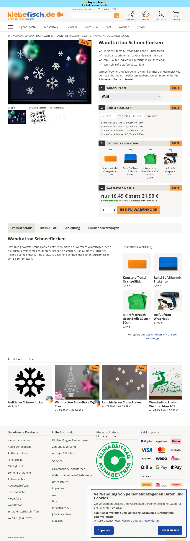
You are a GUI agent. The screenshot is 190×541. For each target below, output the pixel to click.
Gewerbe (72, 27)
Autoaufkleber (16, 479)
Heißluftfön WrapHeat (162, 317)
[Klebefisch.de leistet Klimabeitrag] (117, 460)
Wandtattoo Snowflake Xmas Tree (76, 404)
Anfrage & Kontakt (63, 453)
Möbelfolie (14, 498)
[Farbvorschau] (59, 117)
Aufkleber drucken (19, 446)
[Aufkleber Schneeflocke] (30, 382)
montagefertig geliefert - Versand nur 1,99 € (95, 9)
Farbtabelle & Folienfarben (68, 469)
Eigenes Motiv (27, 27)
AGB (54, 495)
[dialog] (138, 513)
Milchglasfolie (16, 466)
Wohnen (124, 27)
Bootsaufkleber (17, 492)
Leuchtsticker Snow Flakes (121, 402)
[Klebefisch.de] (37, 16)
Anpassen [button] (104, 530)
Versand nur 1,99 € (144, 200)
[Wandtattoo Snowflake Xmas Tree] (77, 382)
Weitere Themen (53, 35)
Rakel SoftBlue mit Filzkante (167, 279)
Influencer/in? (60, 508)
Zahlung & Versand (64, 446)
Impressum (59, 488)
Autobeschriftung (19, 485)
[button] (17, 117)
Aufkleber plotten (19, 453)
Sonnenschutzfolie (19, 472)
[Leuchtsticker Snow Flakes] (124, 382)
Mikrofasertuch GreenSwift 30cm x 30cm (136, 319)
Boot (108, 27)
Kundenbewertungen (103, 228)
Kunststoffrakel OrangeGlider (134, 279)
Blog (55, 501)
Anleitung (72, 228)
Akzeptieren (170, 530)
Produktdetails (21, 228)
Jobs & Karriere (61, 514)
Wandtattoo (15, 505)
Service (141, 27)
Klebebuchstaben (19, 440)
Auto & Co (91, 27)
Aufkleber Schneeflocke (25, 402)
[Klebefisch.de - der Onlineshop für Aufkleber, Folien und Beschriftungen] (9, 35)
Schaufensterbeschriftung (24, 511)
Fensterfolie (51, 27)
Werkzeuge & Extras (20, 518)
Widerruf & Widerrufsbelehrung (72, 475)
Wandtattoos (33, 35)
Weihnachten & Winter (78, 35)
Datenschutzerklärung (146, 520)
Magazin (57, 520)
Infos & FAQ (49, 228)
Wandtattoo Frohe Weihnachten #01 (162, 404)
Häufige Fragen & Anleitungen (70, 440)
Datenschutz (60, 482)
